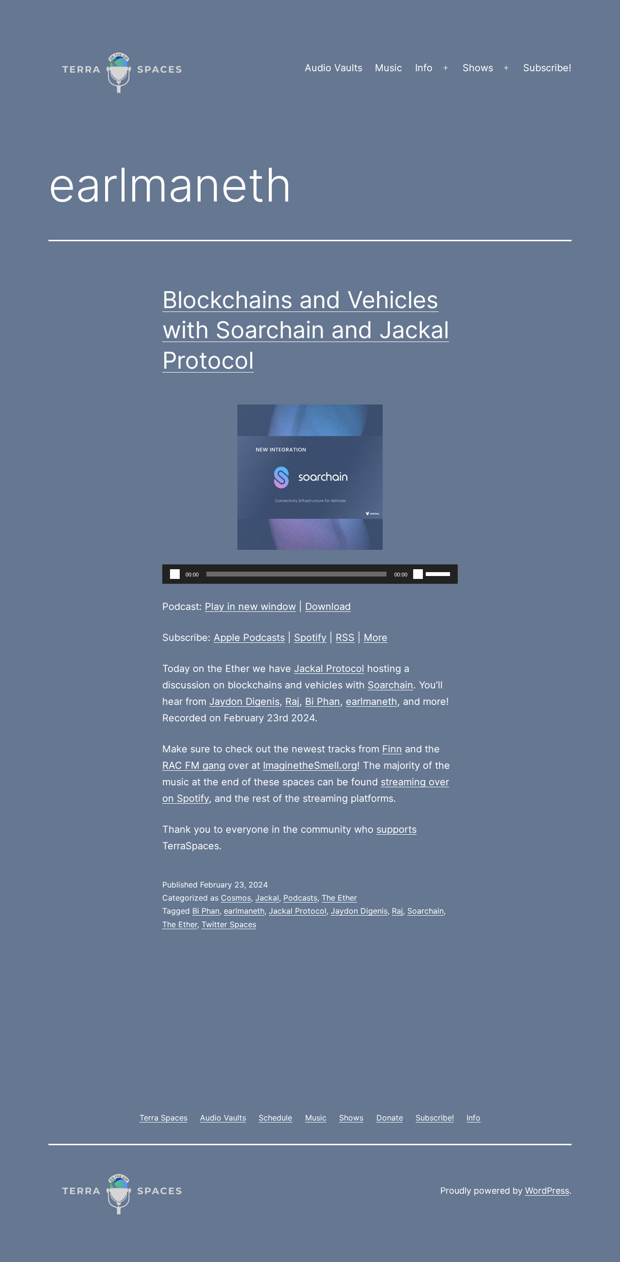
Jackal (267, 898)
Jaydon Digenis (244, 701)
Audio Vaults (333, 68)
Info (424, 68)
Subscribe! (547, 68)
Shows (478, 68)
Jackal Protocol (329, 668)
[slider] (439, 573)
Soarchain (390, 685)
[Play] (175, 574)
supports (396, 829)
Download (328, 606)
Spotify (310, 637)
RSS (345, 637)
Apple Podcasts (249, 637)
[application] (310, 574)
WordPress (547, 1190)
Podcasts (300, 898)
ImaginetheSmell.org (310, 765)
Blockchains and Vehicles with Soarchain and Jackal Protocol (305, 329)
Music (388, 68)
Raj (292, 701)
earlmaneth (371, 701)
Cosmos (236, 898)
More (376, 637)
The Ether (339, 898)
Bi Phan (322, 701)
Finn (392, 749)
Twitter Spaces (229, 924)
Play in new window (250, 606)
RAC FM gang (193, 765)
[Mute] (418, 574)
